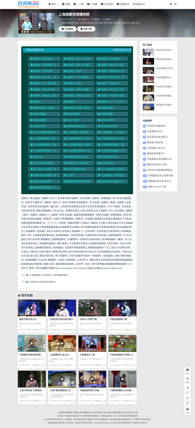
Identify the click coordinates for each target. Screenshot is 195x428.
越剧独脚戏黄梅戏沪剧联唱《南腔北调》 (77, 181)
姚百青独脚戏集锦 (42, 181)
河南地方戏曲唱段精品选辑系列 (163, 170)
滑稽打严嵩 (39, 126)
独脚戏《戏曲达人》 (110, 83)
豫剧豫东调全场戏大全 (159, 181)
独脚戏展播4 (39, 114)
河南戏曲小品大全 (156, 148)
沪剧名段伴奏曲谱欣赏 (165, 87)
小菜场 (70, 175)
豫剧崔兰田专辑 (155, 142)
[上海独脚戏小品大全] (62, 343)
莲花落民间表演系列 (157, 137)
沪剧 (79, 20)
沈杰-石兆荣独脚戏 (43, 163)
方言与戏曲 (73, 120)
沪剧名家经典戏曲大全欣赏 (167, 59)
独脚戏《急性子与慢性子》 (77, 65)
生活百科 (108, 4)
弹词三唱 (38, 157)
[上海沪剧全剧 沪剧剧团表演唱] (32, 379)
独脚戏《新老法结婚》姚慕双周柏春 (43, 90)
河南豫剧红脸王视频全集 (160, 176)
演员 (119, 23)
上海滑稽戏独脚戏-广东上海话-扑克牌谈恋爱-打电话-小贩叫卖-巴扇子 (111, 151)
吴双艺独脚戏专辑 (76, 169)
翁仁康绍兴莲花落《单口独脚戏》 (43, 169)
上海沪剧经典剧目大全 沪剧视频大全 (67, 390)
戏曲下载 (87, 29)
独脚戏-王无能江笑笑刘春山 (78, 108)
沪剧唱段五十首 (87, 355)
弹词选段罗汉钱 (108, 157)
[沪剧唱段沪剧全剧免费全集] (32, 343)
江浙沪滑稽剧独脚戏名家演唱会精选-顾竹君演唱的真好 (44, 132)
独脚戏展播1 (107, 108)
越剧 (101, 23)
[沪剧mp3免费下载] (92, 308)
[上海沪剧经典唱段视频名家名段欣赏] (148, 97)
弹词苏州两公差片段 (77, 157)
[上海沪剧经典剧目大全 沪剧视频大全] (62, 379)
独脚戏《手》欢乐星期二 (43, 83)
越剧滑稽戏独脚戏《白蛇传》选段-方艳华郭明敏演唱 (111, 181)
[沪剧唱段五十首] (92, 343)
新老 (110, 23)
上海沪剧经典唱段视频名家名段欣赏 (171, 96)
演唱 (124, 23)
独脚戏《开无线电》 (43, 71)
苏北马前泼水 (107, 163)
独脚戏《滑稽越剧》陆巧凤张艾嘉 (43, 65)
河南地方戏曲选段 (156, 126)
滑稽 (76, 23)
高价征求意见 (107, 120)
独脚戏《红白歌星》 (110, 59)
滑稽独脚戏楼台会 (76, 126)
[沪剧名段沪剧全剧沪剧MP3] (62, 308)
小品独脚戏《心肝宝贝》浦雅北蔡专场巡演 (111, 175)
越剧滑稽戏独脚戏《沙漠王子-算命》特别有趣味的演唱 (44, 188)
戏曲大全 (85, 20)
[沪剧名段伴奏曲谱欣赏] (148, 88)
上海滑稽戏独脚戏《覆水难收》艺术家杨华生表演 (111, 145)
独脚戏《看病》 (75, 71)
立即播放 (69, 29)
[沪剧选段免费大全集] (92, 379)
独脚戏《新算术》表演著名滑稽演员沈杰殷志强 (77, 96)
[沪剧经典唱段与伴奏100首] (122, 343)
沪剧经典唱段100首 (164, 68)
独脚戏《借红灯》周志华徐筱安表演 (111, 65)
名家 (96, 23)
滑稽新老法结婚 (108, 126)
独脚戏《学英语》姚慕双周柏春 (111, 96)
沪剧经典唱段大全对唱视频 (123, 390)
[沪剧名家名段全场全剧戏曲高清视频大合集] (148, 52)
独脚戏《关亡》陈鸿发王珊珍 (77, 59)
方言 (128, 23)
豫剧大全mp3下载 (157, 187)
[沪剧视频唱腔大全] (148, 79)
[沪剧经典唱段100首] (148, 70)
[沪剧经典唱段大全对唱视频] (122, 379)
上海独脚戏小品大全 (59, 355)
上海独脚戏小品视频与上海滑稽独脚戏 (48, 275)
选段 (133, 23)
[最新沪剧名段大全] (32, 308)
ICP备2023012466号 (139, 423)
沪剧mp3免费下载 (88, 319)
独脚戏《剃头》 (75, 83)
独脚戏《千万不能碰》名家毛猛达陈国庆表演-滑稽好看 (78, 77)
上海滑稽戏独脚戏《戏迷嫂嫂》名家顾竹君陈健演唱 (77, 151)
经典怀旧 (124, 4)
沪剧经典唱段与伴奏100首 (122, 355)
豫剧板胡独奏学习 (156, 153)
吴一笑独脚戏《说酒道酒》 (111, 169)
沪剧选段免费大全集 (89, 390)
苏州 (138, 23)
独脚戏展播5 (73, 114)
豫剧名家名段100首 (157, 165)
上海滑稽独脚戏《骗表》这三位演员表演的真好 (78, 145)
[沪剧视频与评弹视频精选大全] (148, 107)
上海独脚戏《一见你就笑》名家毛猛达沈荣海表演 (111, 132)
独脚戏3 (71, 102)
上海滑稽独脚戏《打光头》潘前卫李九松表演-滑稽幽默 (111, 139)
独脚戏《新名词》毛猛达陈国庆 (111, 90)
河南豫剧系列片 (155, 131)
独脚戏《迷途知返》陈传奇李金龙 (111, 71)
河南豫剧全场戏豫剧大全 (159, 159)
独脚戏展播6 (107, 114)
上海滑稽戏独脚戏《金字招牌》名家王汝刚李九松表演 (43, 151)
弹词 (106, 23)
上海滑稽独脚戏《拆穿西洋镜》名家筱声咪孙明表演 (77, 139)
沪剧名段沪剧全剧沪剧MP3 (42, 282)
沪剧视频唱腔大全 (163, 78)
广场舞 (94, 4)
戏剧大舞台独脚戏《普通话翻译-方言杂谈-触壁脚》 (43, 175)
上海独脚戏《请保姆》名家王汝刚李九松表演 (77, 132)
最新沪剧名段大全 (27, 319)
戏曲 (67, 4)
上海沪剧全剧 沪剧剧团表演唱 (33, 390)
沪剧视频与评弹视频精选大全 (168, 105)
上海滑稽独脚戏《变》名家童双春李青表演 (43, 139)
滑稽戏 (91, 23)
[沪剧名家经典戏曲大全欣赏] (148, 61)
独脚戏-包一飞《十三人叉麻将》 (111, 102)
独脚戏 (97, 20)
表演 (85, 23)
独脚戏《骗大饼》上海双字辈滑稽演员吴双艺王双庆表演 (43, 77)
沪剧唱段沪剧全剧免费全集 (32, 355)
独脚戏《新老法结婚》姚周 (77, 90)
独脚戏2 (37, 102)
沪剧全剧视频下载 (118, 319)
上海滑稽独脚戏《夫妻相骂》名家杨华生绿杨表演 (43, 145)
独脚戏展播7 (39, 120)
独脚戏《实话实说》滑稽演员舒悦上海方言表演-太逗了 (111, 77)
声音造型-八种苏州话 (78, 163)
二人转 (80, 4)
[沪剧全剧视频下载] (122, 308)
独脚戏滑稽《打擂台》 (44, 108)
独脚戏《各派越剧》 (43, 59)
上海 (81, 23)
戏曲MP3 (140, 4)
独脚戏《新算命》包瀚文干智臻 (43, 96)
